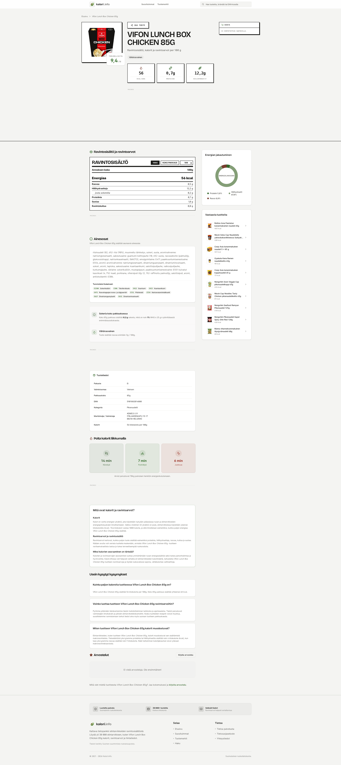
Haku (177, 743)
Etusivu (85, 16)
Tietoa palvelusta (225, 729)
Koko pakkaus (170, 163)
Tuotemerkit (163, 4)
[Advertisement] (170, 110)
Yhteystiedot (223, 738)
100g (155, 163)
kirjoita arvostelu (177, 684)
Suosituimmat (147, 4)
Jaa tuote (139, 25)
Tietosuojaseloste (226, 733)
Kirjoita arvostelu (185, 655)
